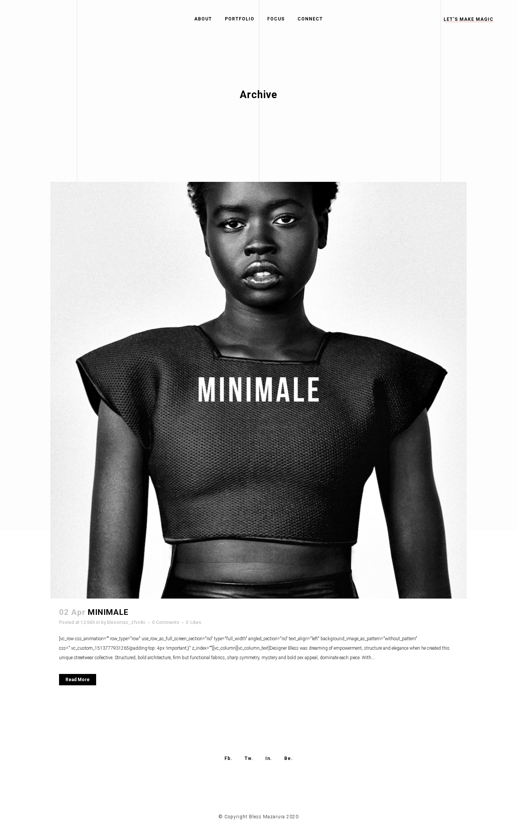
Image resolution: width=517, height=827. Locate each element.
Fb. (228, 758)
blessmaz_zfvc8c (126, 622)
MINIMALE (108, 612)
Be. (288, 758)
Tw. (248, 758)
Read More (77, 679)
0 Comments (165, 622)
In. (268, 758)
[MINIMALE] (258, 390)
